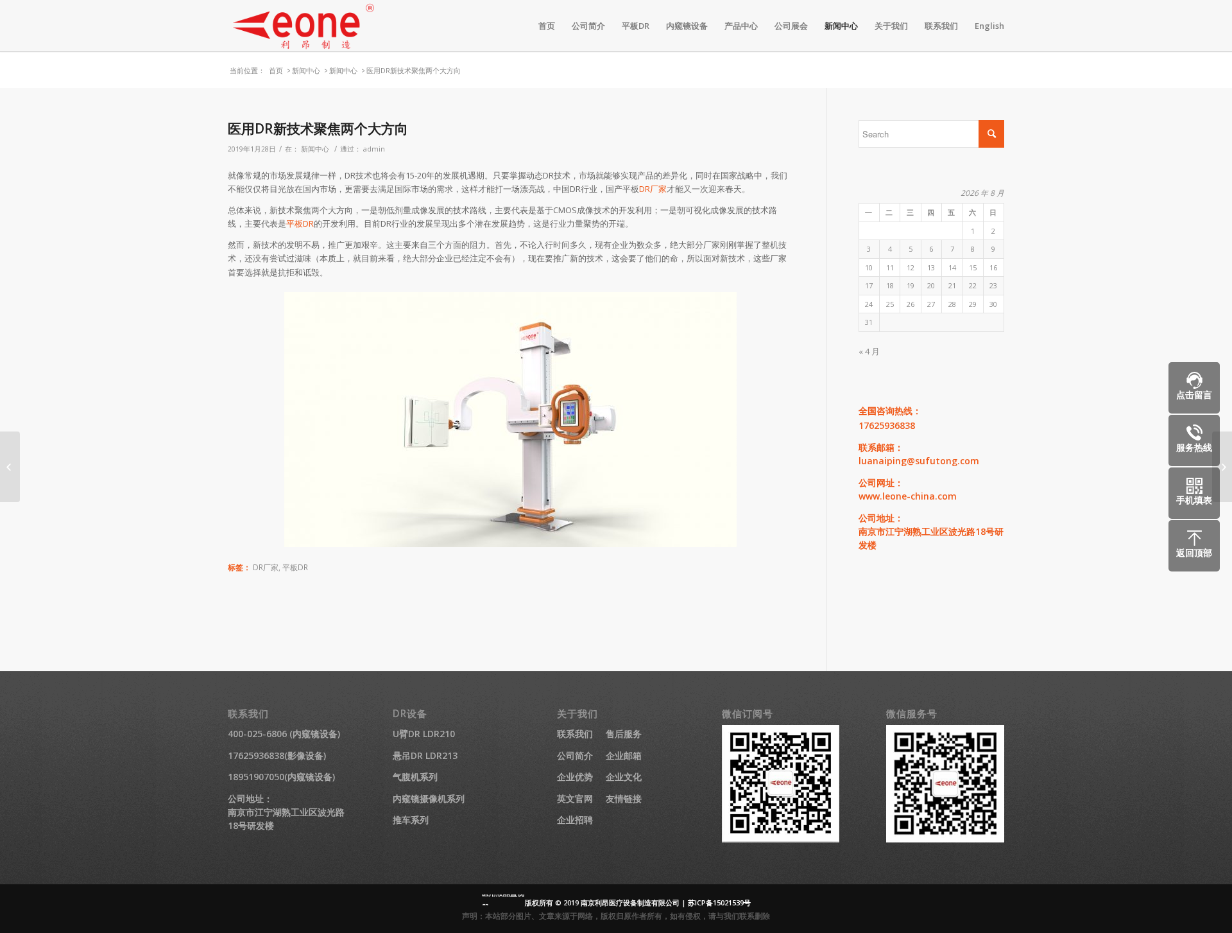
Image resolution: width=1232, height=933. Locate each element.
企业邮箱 (624, 755)
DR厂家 (653, 189)
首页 (276, 70)
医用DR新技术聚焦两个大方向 (318, 128)
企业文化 (624, 777)
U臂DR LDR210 (424, 734)
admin (374, 148)
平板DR (300, 223)
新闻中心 (306, 70)
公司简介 (575, 755)
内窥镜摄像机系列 (429, 798)
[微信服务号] (945, 839)
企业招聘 (575, 820)
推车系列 (411, 820)
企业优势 (575, 777)
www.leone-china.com (908, 496)
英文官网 (575, 798)
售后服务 (624, 734)
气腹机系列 (415, 777)
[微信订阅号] (781, 839)
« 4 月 (869, 351)
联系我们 (575, 734)
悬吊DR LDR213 (425, 755)
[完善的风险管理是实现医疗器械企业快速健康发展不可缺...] (10, 467)
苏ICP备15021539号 (719, 902)
